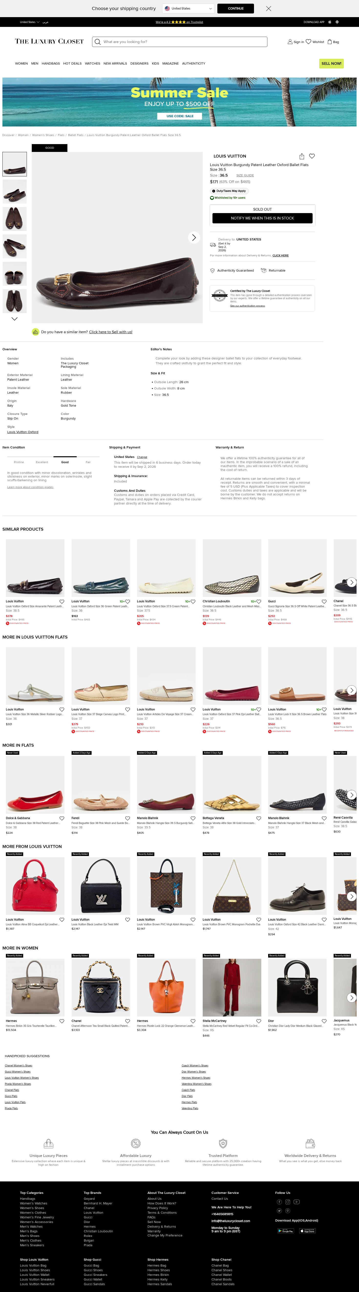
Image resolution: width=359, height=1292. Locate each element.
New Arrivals (115, 63)
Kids (155, 63)
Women (21, 63)
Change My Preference (165, 1235)
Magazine (170, 63)
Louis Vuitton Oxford (22, 432)
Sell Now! (331, 64)
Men (34, 63)
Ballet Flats (76, 135)
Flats (61, 135)
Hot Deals (72, 63)
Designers (139, 63)
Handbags (51, 63)
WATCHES (92, 63)
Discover (8, 135)
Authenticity (193, 63)
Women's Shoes (43, 135)
